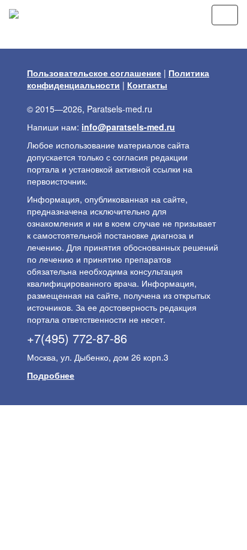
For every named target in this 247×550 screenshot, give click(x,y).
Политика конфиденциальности (118, 79)
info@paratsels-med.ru (128, 127)
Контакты (147, 85)
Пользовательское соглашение (94, 73)
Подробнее (50, 375)
